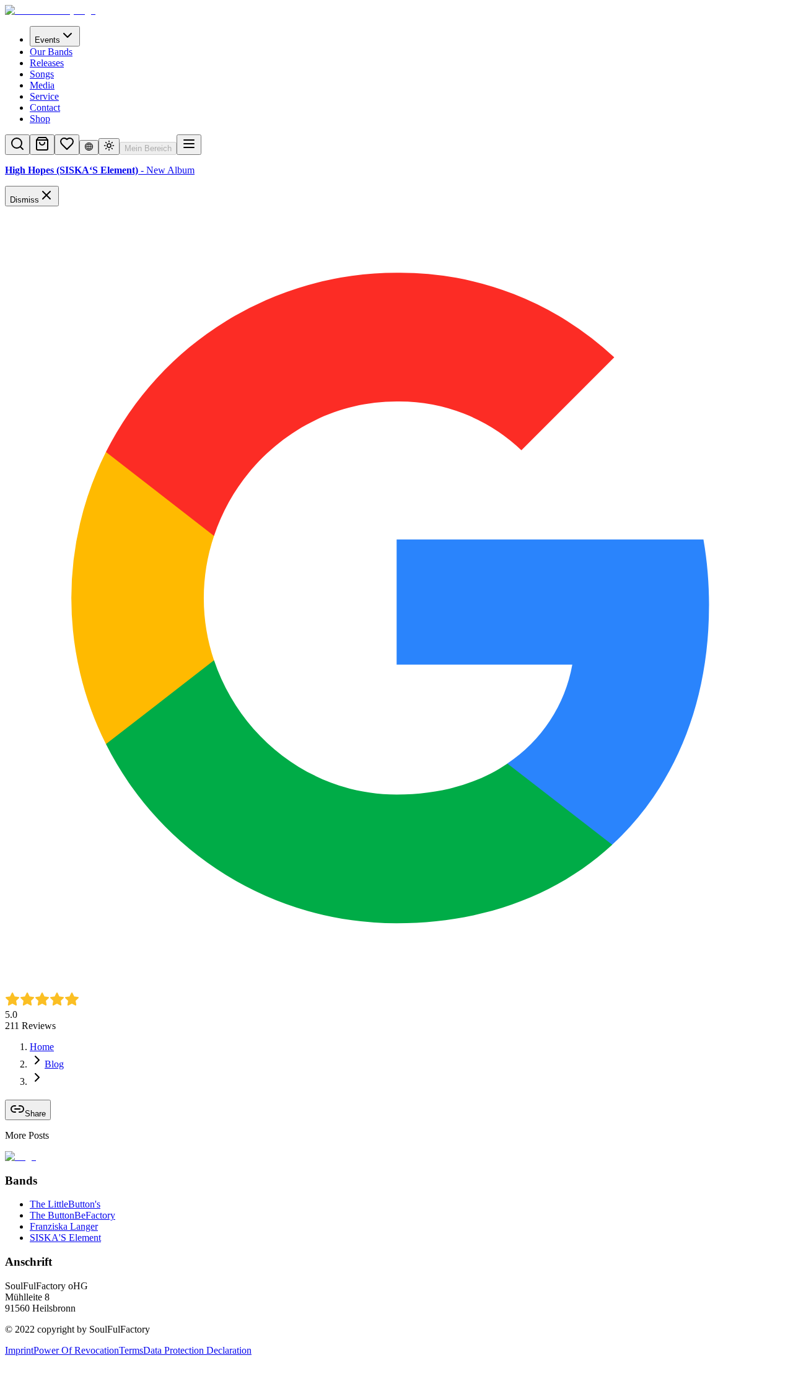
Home (42, 1046)
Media (42, 85)
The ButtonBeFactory (72, 1215)
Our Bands (51, 51)
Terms (131, 1350)
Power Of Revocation (76, 1350)
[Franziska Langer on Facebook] (23, 1365)
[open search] (17, 144)
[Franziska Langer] (11, 1365)
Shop (40, 118)
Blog (54, 1064)
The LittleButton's (65, 1204)
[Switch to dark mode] (109, 146)
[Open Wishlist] (67, 144)
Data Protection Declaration (197, 1350)
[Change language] (89, 147)
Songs (42, 74)
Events (47, 40)
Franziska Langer (64, 1226)
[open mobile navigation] (189, 144)
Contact (45, 107)
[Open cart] (42, 144)
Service (44, 96)
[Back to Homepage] (396, 10)
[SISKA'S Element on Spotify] (36, 1365)
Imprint (19, 1350)
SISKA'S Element (65, 1237)
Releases (47, 63)
